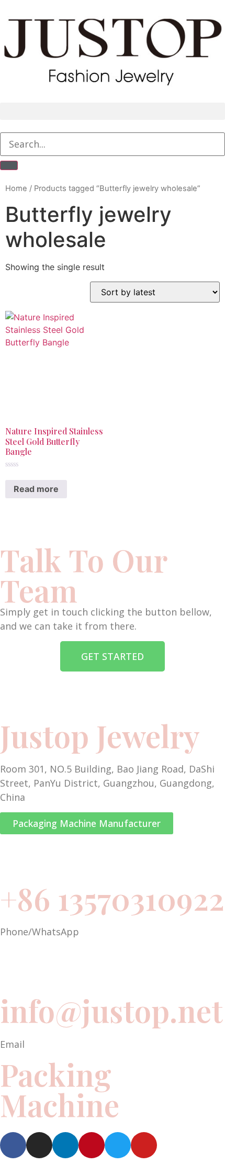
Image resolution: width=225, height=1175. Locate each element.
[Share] (190, 11)
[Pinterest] (91, 1145)
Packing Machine (59, 1089)
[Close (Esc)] (213, 11)
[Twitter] (118, 1145)
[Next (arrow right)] (206, 588)
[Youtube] (144, 1145)
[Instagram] (39, 1145)
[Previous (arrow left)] (18, 588)
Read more (36, 489)
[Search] (9, 165)
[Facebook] (13, 1145)
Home (16, 188)
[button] (112, 111)
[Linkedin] (65, 1145)
